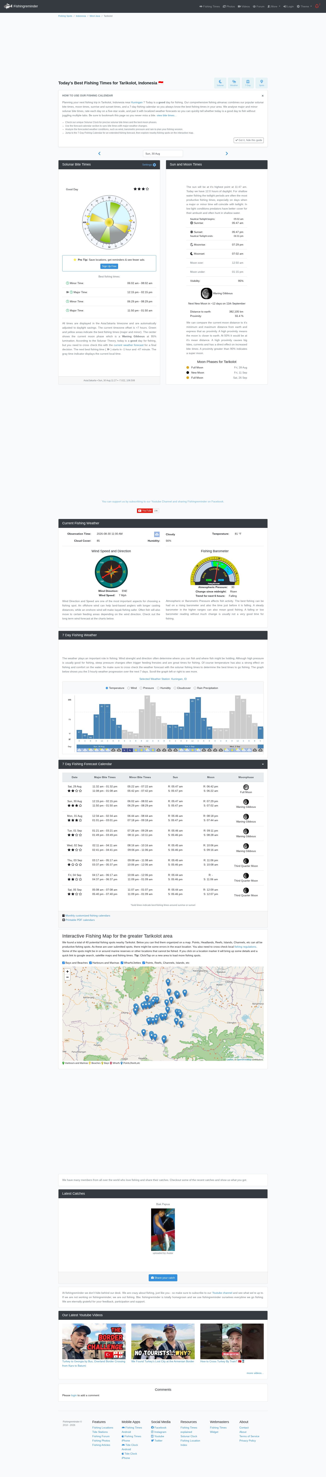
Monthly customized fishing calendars (87, 915)
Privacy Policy (247, 1440)
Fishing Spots (65, 16)
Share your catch (164, 1277)
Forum (260, 6)
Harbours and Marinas (105, 962)
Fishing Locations (102, 1427)
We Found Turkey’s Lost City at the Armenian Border (162, 1361)
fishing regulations (245, 946)
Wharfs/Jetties (132, 962)
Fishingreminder (25, 6)
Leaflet (230, 1059)
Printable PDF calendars (80, 919)
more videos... (255, 1373)
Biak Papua (163, 1204)
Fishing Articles (101, 1444)
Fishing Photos (101, 1440)
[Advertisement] (163, 46)
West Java (95, 16)
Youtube (159, 1436)
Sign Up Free (109, 266)
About (242, 1431)
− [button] (67, 977)
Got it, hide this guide (250, 140)
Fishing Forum (101, 1436)
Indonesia (81, 16)
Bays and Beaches (76, 962)
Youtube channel (222, 1292)
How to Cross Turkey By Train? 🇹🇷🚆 (222, 1361)
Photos (230, 6)
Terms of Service (249, 1436)
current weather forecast (129, 345)
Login (290, 6)
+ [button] (67, 971)
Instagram (160, 1431)
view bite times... (167, 115)
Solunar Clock (189, 1436)
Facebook (160, 1427)
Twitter (158, 1440)
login (74, 1395)
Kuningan (137, 102)
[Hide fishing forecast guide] (263, 96)
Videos (245, 6)
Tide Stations (100, 1431)
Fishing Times (211, 6)
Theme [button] (305, 6)
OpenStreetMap (244, 1059)
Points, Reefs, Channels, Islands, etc (167, 962)
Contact (244, 1427)
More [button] (274, 6)
